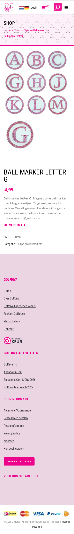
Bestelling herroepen (19, 461)
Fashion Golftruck (14, 314)
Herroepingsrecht (14, 448)
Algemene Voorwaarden (18, 410)
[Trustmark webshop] (37, 340)
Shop (17, 30)
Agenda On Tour (13, 372)
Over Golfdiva (12, 298)
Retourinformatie (14, 426)
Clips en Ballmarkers (35, 30)
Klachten (9, 441)
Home (7, 30)
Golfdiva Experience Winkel (20, 306)
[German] (27, 7)
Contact (9, 329)
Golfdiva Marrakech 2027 (18, 387)
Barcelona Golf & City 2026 (20, 380)
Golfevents (10, 364)
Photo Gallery (12, 321)
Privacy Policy (12, 433)
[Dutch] (21, 7)
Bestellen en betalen (16, 418)
